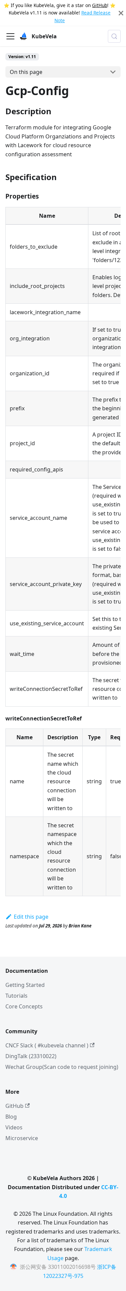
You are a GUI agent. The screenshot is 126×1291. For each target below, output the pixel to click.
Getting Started (25, 985)
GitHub (99, 5)
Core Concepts (24, 1006)
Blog (11, 1116)
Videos (14, 1127)
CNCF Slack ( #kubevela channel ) (46, 1045)
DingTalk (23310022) (30, 1056)
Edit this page (31, 916)
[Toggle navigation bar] (10, 36)
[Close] (121, 13)
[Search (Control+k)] (114, 36)
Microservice (21, 1138)
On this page (26, 72)
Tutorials (16, 995)
